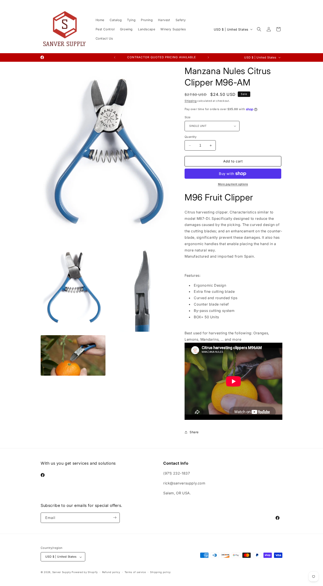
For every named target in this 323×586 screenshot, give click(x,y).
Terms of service (135, 572)
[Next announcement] (208, 57)
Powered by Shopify (85, 572)
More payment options (233, 184)
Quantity (190, 136)
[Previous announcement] (115, 57)
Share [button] (194, 432)
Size (188, 117)
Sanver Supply (61, 572)
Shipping (191, 100)
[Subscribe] (115, 517)
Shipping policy (160, 572)
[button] (259, 29)
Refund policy (111, 572)
